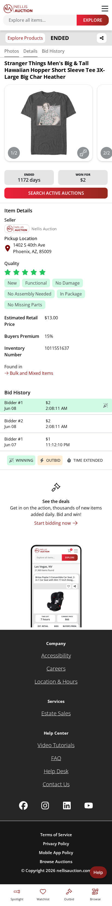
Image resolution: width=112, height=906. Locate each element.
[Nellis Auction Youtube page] (88, 805)
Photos (11, 51)
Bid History (53, 51)
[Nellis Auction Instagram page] (45, 805)
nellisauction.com (74, 870)
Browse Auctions (56, 861)
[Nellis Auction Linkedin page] (67, 805)
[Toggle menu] (105, 8)
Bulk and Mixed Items (31, 373)
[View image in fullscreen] (83, 153)
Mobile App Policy (56, 852)
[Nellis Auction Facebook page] (23, 805)
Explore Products (25, 38)
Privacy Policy (56, 843)
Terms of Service (56, 834)
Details (30, 51)
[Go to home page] (18, 8)
